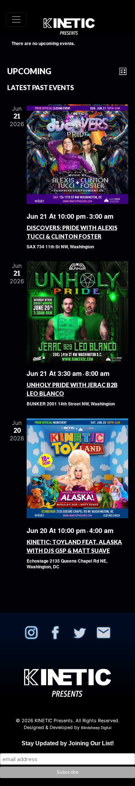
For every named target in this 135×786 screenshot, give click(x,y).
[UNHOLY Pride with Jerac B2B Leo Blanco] (77, 312)
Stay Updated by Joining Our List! (68, 743)
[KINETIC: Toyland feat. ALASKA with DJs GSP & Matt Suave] (77, 469)
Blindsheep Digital (96, 727)
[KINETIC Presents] (69, 19)
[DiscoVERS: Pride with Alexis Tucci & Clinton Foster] (77, 155)
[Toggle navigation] (16, 19)
